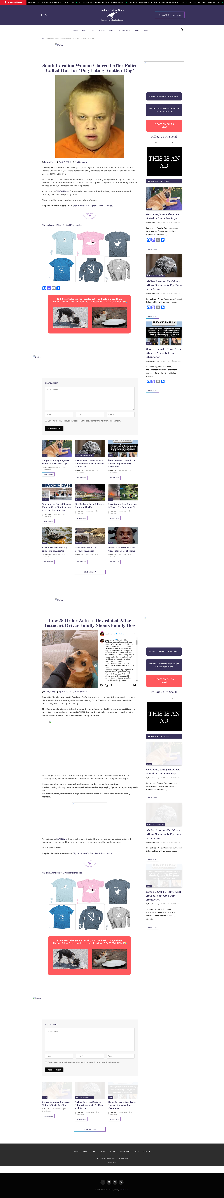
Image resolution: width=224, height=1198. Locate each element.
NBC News (61, 839)
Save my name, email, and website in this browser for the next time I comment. (84, 421)
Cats (92, 30)
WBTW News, (62, 191)
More (146, 30)
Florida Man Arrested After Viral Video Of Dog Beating (121, 549)
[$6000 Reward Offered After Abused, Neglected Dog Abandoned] (123, 448)
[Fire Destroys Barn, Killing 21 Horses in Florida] (90, 492)
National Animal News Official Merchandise (62, 225)
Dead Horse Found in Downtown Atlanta (85, 549)
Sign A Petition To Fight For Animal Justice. (93, 205)
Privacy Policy (112, 1162)
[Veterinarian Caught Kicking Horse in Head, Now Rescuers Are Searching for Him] (57, 492)
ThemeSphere (124, 1190)
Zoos (137, 30)
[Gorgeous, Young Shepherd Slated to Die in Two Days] (57, 448)
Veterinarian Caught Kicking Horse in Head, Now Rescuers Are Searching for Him (104, 2)
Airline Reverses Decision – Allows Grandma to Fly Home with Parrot (89, 463)
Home (75, 30)
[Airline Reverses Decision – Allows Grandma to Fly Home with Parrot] (90, 448)
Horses (111, 30)
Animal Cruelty (125, 30)
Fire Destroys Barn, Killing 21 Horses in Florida (152, 2)
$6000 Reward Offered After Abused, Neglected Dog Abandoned (49, 2)
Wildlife (102, 30)
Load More (89, 572)
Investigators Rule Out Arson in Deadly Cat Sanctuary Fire (192, 2)
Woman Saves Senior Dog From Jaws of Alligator (54, 549)
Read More (48, 474)
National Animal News (84, 456)
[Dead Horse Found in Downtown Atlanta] (90, 535)
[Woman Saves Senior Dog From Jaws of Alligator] (57, 535)
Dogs (84, 30)
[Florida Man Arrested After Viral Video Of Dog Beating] (123, 535)
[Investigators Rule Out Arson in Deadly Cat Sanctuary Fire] (123, 492)
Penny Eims (47, 467)
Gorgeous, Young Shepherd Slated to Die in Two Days (56, 462)
